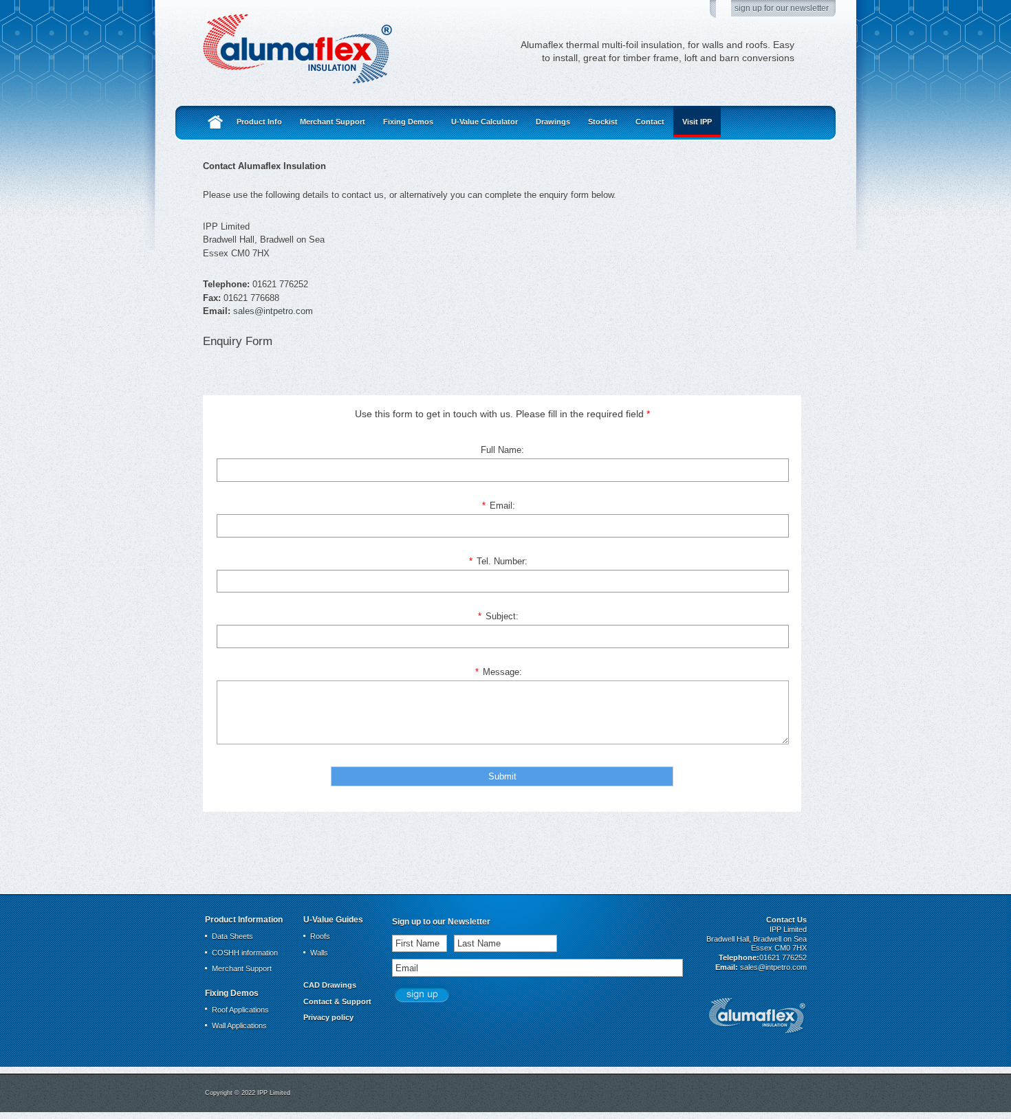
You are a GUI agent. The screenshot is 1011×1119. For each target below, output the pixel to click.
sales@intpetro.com (273, 311)
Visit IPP (697, 122)
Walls (319, 953)
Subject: (498, 616)
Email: (498, 505)
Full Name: (502, 449)
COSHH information (245, 953)
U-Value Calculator (484, 122)
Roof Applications (240, 1010)
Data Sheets (232, 936)
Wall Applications (239, 1025)
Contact (649, 122)
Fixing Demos (408, 122)
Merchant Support (332, 122)
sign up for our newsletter (782, 7)
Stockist (603, 122)
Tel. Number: (498, 561)
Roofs (320, 936)
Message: (498, 671)
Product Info (259, 122)
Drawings (553, 122)
